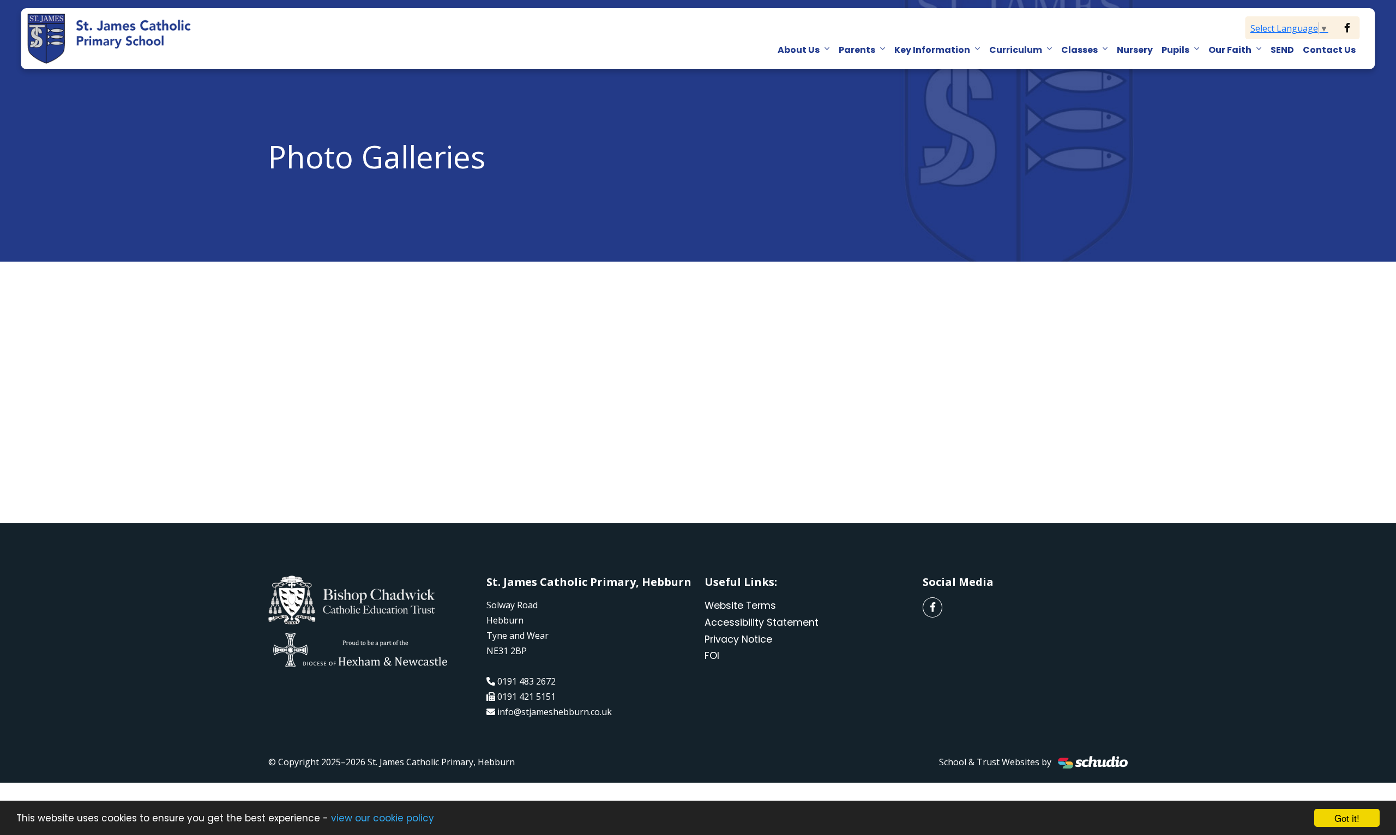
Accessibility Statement (762, 622)
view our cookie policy (382, 818)
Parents (857, 50)
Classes (1079, 50)
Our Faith (1229, 50)
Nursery (1135, 50)
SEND (1282, 50)
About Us (799, 50)
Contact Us (1329, 50)
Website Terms (740, 605)
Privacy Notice (738, 639)
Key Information (932, 50)
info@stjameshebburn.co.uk (554, 712)
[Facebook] (1347, 27)
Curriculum (1015, 50)
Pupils (1175, 50)
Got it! (1346, 818)
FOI (712, 655)
